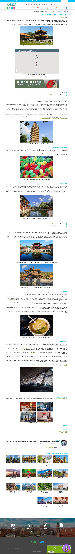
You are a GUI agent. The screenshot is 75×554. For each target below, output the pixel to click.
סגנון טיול (58, 4)
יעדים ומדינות (65, 4)
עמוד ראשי (65, 11)
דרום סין (46, 11)
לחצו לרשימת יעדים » (52, 92)
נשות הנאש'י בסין (64, 433)
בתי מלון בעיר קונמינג (63, 427)
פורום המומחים (37, 4)
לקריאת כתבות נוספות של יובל (12, 448)
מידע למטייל (29, 0)
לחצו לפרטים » (51, 94)
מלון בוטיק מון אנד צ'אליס (31, 76)
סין (50, 11)
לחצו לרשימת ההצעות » (49, 96)
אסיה (53, 11)
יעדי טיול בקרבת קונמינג (62, 365)
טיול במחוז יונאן (64, 432)
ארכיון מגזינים (44, 4)
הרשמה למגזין (22, 0)
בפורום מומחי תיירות (50, 447)
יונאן (11, 299)
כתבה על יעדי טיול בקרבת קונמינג (47, 118)
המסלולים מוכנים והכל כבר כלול (54, 547)
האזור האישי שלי (29, 4)
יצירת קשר (8, 0)
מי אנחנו (14, 0)
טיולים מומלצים (52, 4)
